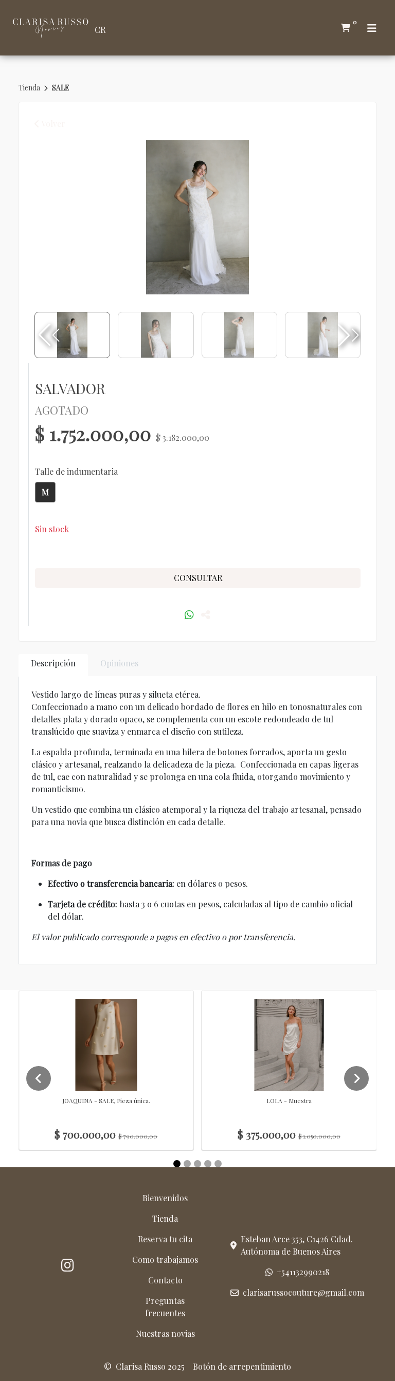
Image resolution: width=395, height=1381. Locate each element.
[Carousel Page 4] (207, 1163)
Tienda (30, 87)
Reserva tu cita (165, 1239)
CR (100, 29)
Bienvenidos (165, 1197)
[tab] (53, 665)
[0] (345, 28)
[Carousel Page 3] (197, 1163)
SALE (60, 87)
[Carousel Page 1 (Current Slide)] (177, 1163)
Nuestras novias (165, 1333)
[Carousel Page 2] (187, 1163)
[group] (197, 217)
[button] (347, 335)
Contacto (165, 1280)
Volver (52, 123)
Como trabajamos (165, 1259)
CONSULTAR (198, 577)
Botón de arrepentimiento (242, 1366)
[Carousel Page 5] (218, 1163)
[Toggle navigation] (372, 28)
